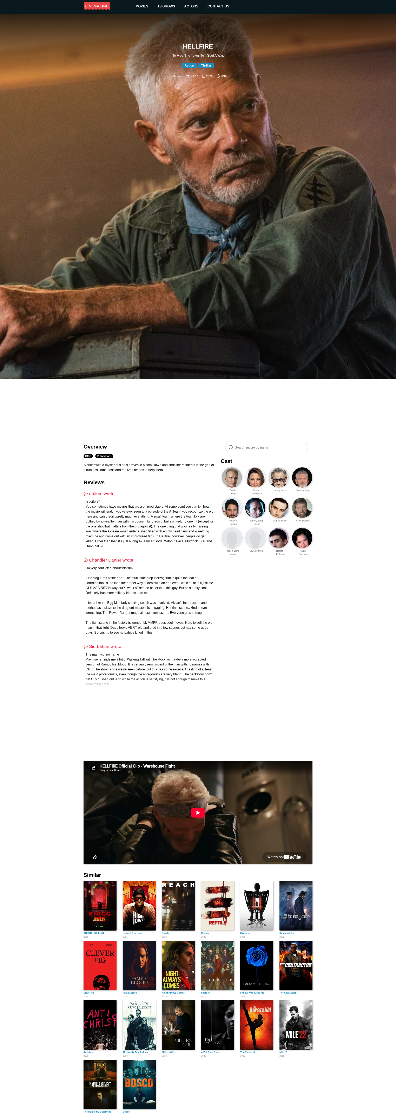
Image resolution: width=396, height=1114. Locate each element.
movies (142, 6)
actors (191, 6)
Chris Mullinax (303, 520)
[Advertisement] (198, 409)
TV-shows (166, 6)
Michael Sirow (279, 520)
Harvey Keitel (279, 490)
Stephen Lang (303, 490)
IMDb (88, 456)
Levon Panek (256, 551)
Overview (95, 447)
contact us (218, 6)
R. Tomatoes (104, 456)
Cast (226, 461)
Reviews (94, 482)
